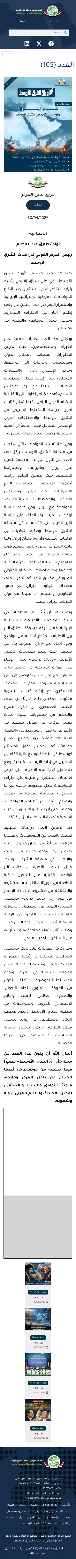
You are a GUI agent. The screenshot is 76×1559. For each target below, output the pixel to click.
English (24, 21)
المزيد (38, 205)
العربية (54, 21)
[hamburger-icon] (6, 54)
